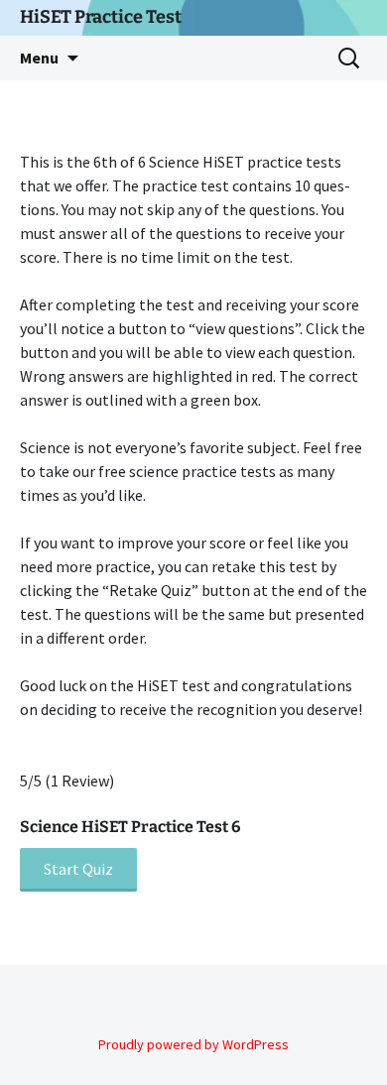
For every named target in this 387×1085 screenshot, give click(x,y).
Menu (39, 57)
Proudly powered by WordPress (193, 1044)
